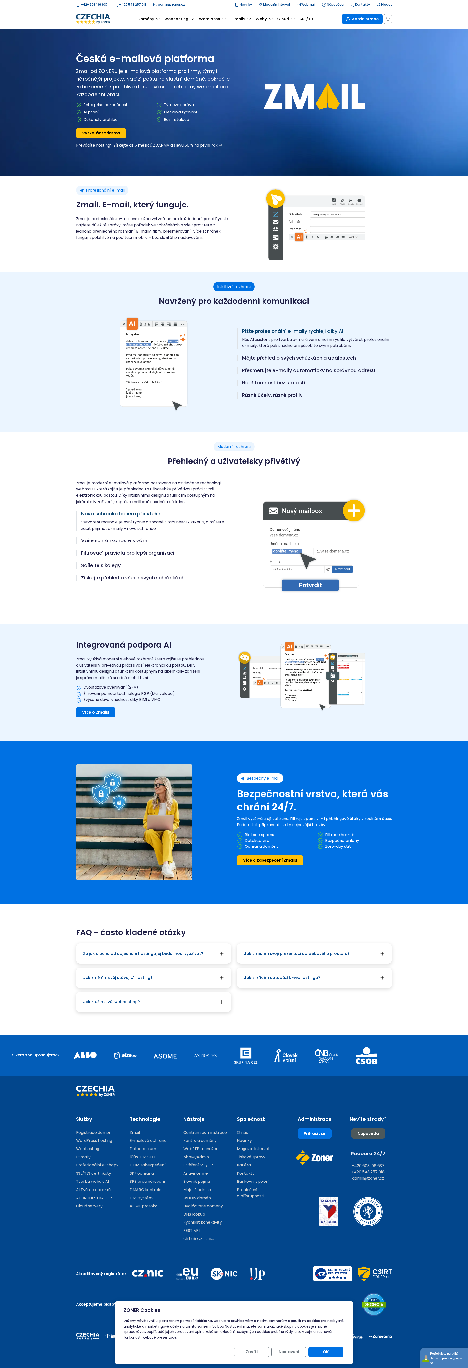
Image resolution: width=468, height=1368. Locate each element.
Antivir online (195, 1173)
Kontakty (362, 4)
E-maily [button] (237, 19)
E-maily (83, 1157)
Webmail (308, 4)
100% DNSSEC (142, 1157)
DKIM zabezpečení (148, 1165)
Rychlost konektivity (202, 1222)
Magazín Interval (276, 4)
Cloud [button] (283, 19)
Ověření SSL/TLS (198, 1165)
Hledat (386, 4)
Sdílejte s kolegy (101, 565)
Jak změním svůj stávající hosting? (118, 977)
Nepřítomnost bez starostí (273, 383)
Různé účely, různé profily (272, 395)
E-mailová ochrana (148, 1140)
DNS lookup (194, 1214)
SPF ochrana (142, 1173)
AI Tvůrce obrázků (93, 1189)
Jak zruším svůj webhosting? (111, 1002)
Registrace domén (93, 1132)
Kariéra (244, 1165)
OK (326, 1352)
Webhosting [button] (176, 19)
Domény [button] (146, 19)
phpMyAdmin (196, 1157)
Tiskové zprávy (251, 1157)
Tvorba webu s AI (92, 1181)
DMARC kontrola (145, 1189)
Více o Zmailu (95, 712)
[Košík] (388, 19)
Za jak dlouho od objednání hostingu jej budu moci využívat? (143, 953)
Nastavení (289, 1352)
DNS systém (141, 1198)
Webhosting (87, 1149)
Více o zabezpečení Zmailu (270, 860)
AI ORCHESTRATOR (94, 1198)
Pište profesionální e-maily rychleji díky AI (292, 331)
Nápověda (335, 4)
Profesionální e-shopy (97, 1165)
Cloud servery (89, 1206)
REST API (191, 1230)
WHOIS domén (197, 1198)
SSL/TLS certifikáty (93, 1173)
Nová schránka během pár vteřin (120, 514)
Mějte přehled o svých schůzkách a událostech (299, 358)
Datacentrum (143, 1149)
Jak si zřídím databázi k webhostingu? (282, 977)
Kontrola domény (200, 1140)
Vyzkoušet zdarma (101, 133)
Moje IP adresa (197, 1189)
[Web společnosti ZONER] (314, 1157)
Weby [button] (261, 19)
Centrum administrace (205, 1132)
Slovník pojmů (196, 1181)
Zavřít (252, 1352)
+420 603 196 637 (94, 4)
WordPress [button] (209, 19)
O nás (242, 1132)
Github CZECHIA (198, 1239)
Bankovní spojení (253, 1181)
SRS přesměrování (147, 1181)
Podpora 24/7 (368, 1153)
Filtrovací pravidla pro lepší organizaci (127, 553)
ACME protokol (144, 1206)
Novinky (245, 4)
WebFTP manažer (200, 1149)
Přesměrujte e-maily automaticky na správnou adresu (308, 370)
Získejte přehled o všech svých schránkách (133, 578)
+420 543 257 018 (132, 4)
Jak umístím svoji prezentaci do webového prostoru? (297, 953)
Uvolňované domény (203, 1206)
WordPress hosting (94, 1140)
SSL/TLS (307, 19)
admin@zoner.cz (171, 4)
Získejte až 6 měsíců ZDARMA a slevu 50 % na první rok (166, 145)
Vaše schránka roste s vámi (115, 540)
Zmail (135, 1132)
